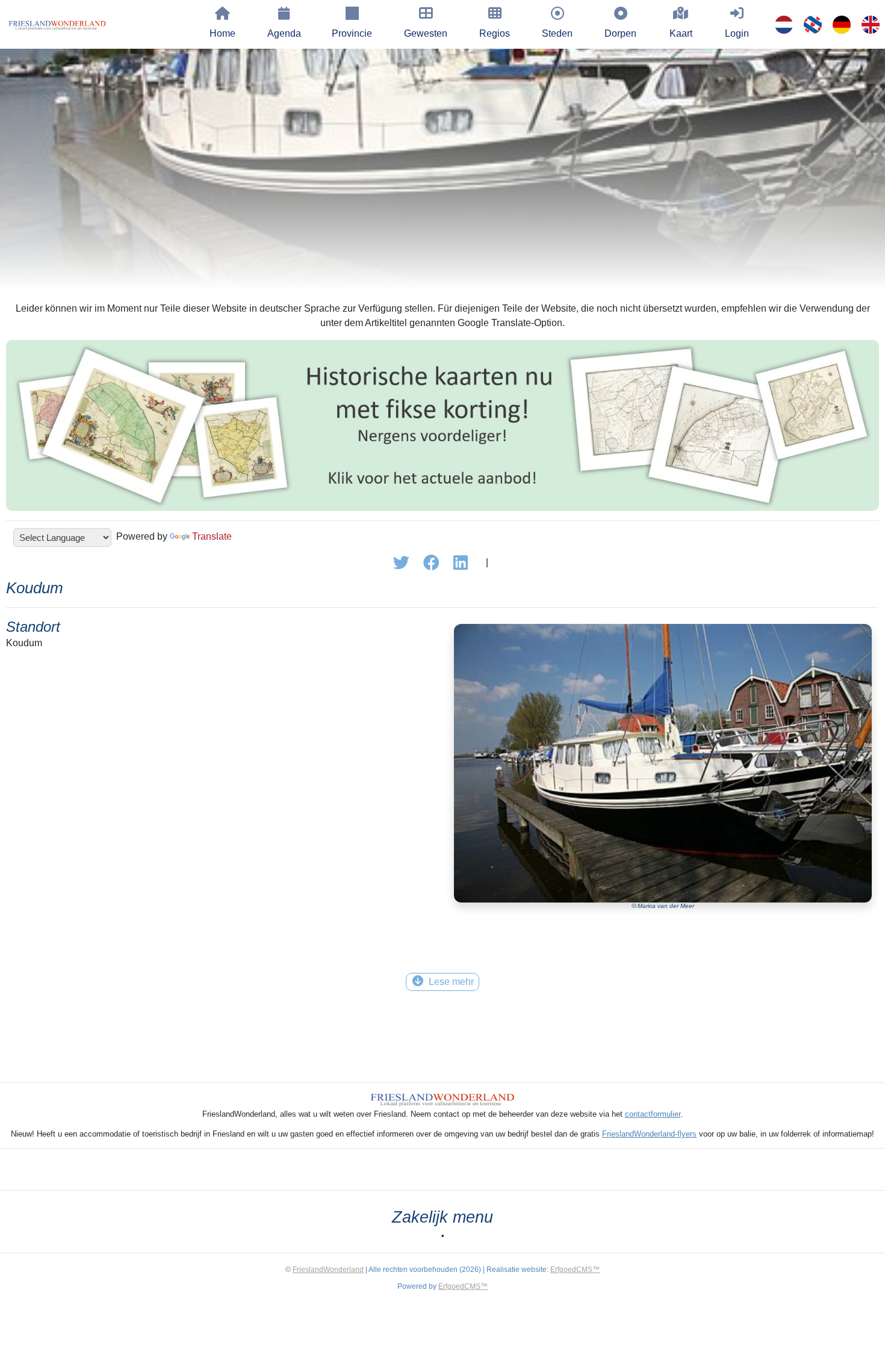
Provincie (352, 33)
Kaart (680, 33)
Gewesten (425, 33)
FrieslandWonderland (328, 1269)
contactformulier (653, 1114)
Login (737, 33)
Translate (212, 536)
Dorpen (620, 33)
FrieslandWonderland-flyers (649, 1133)
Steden (557, 33)
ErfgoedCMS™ (575, 1269)
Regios (494, 33)
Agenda (284, 33)
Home (222, 33)
